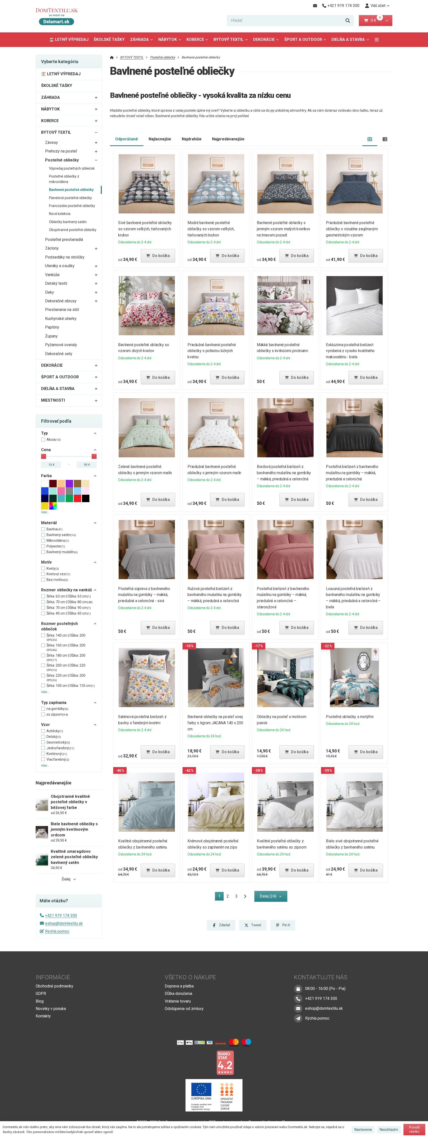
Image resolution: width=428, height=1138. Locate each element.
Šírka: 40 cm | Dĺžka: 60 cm (69, 613)
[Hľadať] (348, 20)
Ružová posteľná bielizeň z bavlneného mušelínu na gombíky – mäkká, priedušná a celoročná (214, 594)
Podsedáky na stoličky (64, 257)
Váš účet (378, 5)
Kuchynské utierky (61, 318)
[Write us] (298, 1018)
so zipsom (57, 714)
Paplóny (52, 327)
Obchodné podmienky (54, 986)
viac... (45, 512)
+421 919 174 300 (61, 915)
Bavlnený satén (61, 535)
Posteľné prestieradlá (64, 239)
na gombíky (57, 709)
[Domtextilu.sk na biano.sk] (225, 1062)
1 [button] (220, 897)
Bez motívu (57, 580)
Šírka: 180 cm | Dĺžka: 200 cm (66, 657)
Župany (51, 336)
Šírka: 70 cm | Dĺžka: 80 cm (70, 602)
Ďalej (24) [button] (268, 896)
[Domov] (60, 16)
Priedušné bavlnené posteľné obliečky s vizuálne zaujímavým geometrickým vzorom (352, 228)
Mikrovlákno (58, 541)
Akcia (54, 439)
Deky (49, 292)
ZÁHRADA (139, 39)
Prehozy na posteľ (61, 151)
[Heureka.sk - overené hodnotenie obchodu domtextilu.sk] (204, 1062)
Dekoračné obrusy (61, 301)
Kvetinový (57, 754)
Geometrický (58, 742)
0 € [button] (375, 20)
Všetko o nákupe (190, 977)
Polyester (56, 546)
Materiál (49, 522)
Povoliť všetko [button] (414, 1129)
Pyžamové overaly (61, 344)
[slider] (43, 456)
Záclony (52, 248)
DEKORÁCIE (264, 39)
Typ (44, 433)
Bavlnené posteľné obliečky (71, 190)
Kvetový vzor (58, 574)
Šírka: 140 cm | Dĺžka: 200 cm (66, 637)
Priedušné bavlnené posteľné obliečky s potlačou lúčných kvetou (211, 351)
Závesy (51, 142)
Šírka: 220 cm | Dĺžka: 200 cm (66, 677)
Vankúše (52, 274)
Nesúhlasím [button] (389, 1130)
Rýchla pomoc (57, 931)
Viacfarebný (58, 759)
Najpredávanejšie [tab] (228, 139)
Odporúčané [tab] (126, 139)
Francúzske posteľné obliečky (72, 206)
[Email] (315, 5)
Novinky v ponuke (51, 1008)
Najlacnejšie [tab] (160, 139)
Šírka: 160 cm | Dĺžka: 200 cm (66, 647)
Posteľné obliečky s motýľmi (350, 716)
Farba (46, 475)
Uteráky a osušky (60, 265)
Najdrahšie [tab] (192, 139)
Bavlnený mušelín (62, 552)
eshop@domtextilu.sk (64, 923)
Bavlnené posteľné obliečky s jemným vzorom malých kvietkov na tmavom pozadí (283, 228)
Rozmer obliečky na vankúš (66, 590)
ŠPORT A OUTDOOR (303, 39)
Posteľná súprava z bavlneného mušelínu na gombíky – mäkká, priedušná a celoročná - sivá (144, 594)
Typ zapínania (53, 702)
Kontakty (43, 1016)
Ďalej (66, 879)
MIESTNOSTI (53, 400)
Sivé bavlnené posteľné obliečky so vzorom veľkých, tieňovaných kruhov (145, 228)
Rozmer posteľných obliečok (59, 626)
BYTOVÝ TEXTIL (228, 39)
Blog (40, 1001)
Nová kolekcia (59, 214)
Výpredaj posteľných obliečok (72, 168)
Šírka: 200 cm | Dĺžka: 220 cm (66, 667)
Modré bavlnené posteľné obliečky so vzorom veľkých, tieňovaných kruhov (210, 228)
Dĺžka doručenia (178, 993)
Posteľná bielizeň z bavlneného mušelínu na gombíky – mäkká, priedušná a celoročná (352, 472)
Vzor (45, 724)
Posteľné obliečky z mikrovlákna (64, 179)
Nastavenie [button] (363, 1130)
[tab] (369, 139)
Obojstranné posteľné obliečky (72, 230)
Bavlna (55, 529)
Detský (54, 737)
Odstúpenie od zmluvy (184, 1008)
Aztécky (55, 731)
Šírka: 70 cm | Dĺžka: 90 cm (69, 608)
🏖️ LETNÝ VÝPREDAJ (68, 39)
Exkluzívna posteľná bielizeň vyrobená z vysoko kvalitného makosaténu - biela (350, 351)
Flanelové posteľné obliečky (70, 198)
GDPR (41, 993)
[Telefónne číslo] (298, 998)
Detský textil (56, 283)
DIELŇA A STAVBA (348, 39)
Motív (46, 562)
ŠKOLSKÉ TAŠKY (109, 39)
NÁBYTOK (167, 39)
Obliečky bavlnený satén (68, 222)
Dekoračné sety (58, 353)
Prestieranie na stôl (62, 309)
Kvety (53, 568)
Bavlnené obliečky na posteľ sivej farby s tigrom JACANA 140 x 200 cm (215, 722)
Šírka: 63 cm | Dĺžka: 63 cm (69, 596)
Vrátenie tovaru (178, 1001)
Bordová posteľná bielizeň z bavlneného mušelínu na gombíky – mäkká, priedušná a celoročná (284, 472)
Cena (46, 449)
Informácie (53, 977)
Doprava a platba (179, 986)
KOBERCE (195, 39)
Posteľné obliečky (62, 160)
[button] (386, 20)
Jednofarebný (60, 748)
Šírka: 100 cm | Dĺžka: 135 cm (71, 686)
